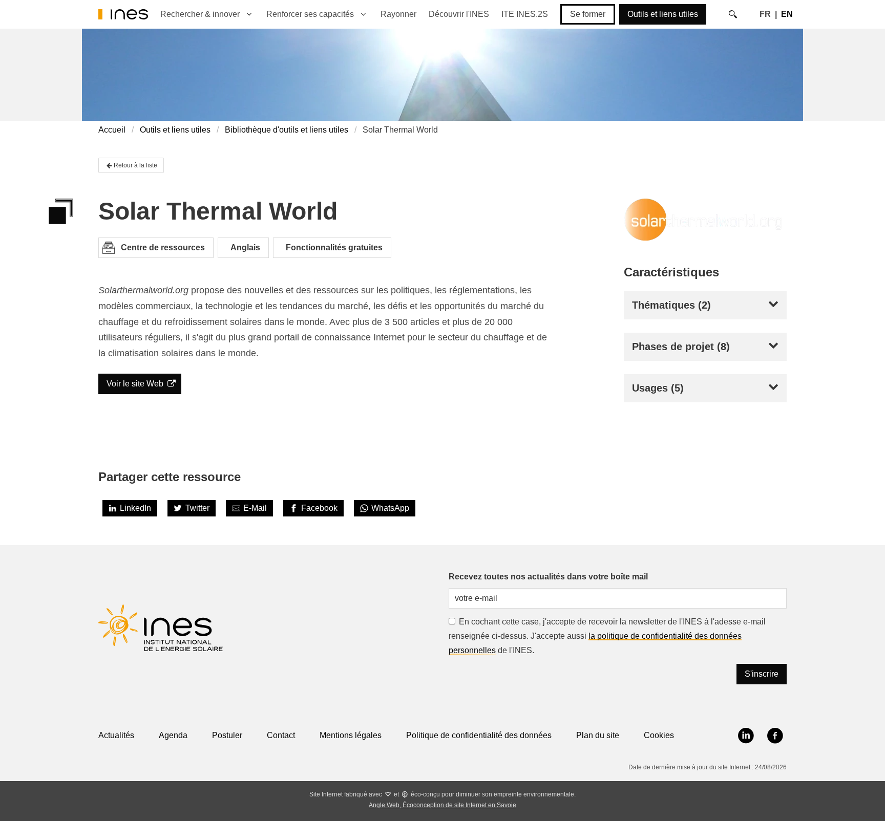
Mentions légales (351, 735)
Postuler (227, 735)
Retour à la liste (135, 165)
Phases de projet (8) (681, 346)
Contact (281, 735)
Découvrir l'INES (459, 14)
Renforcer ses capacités (310, 14)
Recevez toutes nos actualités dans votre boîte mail (548, 576)
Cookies (659, 735)
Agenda (173, 735)
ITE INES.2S (524, 14)
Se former (587, 14)
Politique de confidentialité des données (479, 735)
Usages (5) (658, 388)
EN (787, 14)
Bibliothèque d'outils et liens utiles (286, 129)
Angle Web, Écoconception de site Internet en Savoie (442, 805)
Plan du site (597, 735)
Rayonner (398, 14)
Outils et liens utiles (662, 14)
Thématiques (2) (671, 305)
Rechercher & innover (200, 14)
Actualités (116, 735)
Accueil (111, 129)
